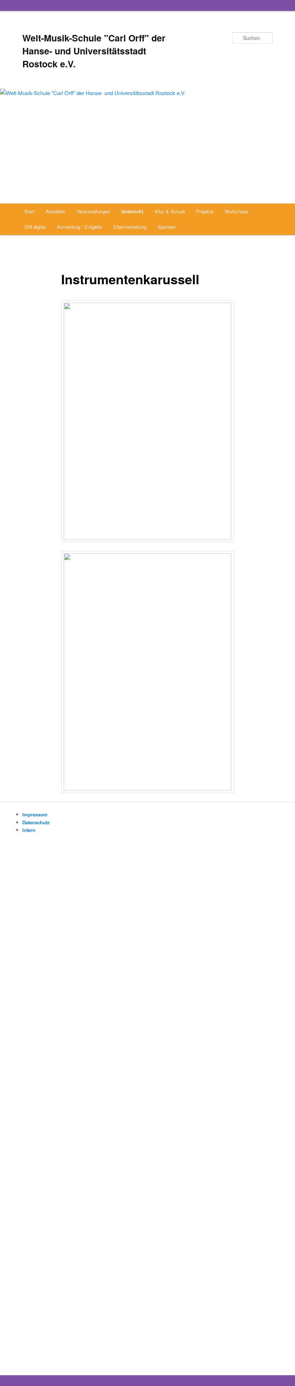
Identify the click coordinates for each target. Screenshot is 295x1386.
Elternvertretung (129, 226)
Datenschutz (36, 822)
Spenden (167, 226)
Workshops (236, 211)
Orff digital (35, 226)
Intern (28, 829)
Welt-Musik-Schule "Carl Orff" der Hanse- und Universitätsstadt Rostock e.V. (93, 50)
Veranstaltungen (93, 211)
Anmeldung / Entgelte (79, 226)
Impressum (34, 814)
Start (29, 211)
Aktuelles (55, 211)
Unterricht (132, 211)
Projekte (204, 211)
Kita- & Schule (170, 211)
